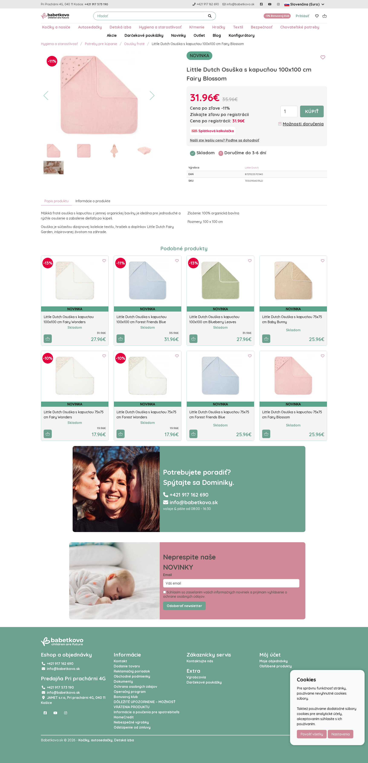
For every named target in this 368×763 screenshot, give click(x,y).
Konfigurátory (241, 35)
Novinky (178, 35)
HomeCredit (124, 717)
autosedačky (101, 740)
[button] (46, 95)
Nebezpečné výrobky (131, 722)
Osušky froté (134, 44)
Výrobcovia (196, 677)
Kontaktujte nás (200, 661)
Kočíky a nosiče (56, 27)
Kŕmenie (196, 27)
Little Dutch (252, 167)
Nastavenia (340, 734)
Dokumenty (123, 681)
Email (167, 575)
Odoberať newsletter (184, 606)
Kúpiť (312, 111)
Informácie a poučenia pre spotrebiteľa (146, 712)
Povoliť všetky (311, 734)
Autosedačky (90, 27)
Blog (217, 35)
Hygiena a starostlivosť (160, 27)
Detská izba (120, 27)
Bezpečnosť (261, 27)
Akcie (112, 35)
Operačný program (130, 691)
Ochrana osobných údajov (135, 686)
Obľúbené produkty (275, 666)
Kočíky (83, 740)
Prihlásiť (302, 16)
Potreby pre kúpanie (101, 44)
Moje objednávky (273, 661)
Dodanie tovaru (127, 666)
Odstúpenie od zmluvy (132, 727)
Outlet (199, 35)
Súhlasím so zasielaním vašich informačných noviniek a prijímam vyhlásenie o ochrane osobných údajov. (225, 594)
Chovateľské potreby (299, 27)
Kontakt (120, 661)
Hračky (218, 27)
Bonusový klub (126, 697)
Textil (238, 27)
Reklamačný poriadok (132, 671)
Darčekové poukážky (144, 35)
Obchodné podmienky (132, 676)
